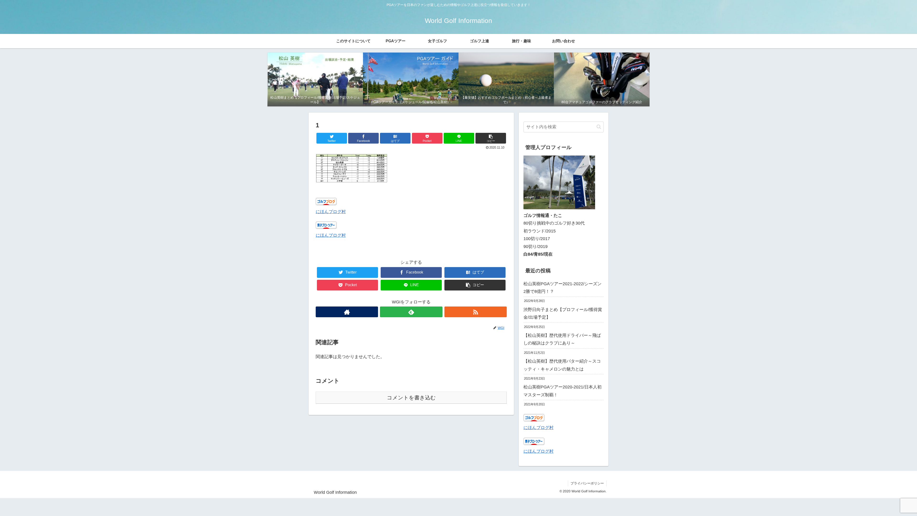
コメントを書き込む (411, 398)
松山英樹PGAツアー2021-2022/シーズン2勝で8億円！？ (562, 287)
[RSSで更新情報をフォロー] (475, 311)
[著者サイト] (347, 311)
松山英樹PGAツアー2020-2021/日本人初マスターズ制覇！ (562, 391)
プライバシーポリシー (587, 483)
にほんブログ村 (331, 211)
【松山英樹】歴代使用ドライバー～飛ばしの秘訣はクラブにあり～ (562, 339)
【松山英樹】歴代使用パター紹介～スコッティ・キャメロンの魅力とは (562, 365)
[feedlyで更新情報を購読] (411, 311)
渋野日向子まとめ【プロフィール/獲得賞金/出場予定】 (562, 313)
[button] (490, 138)
